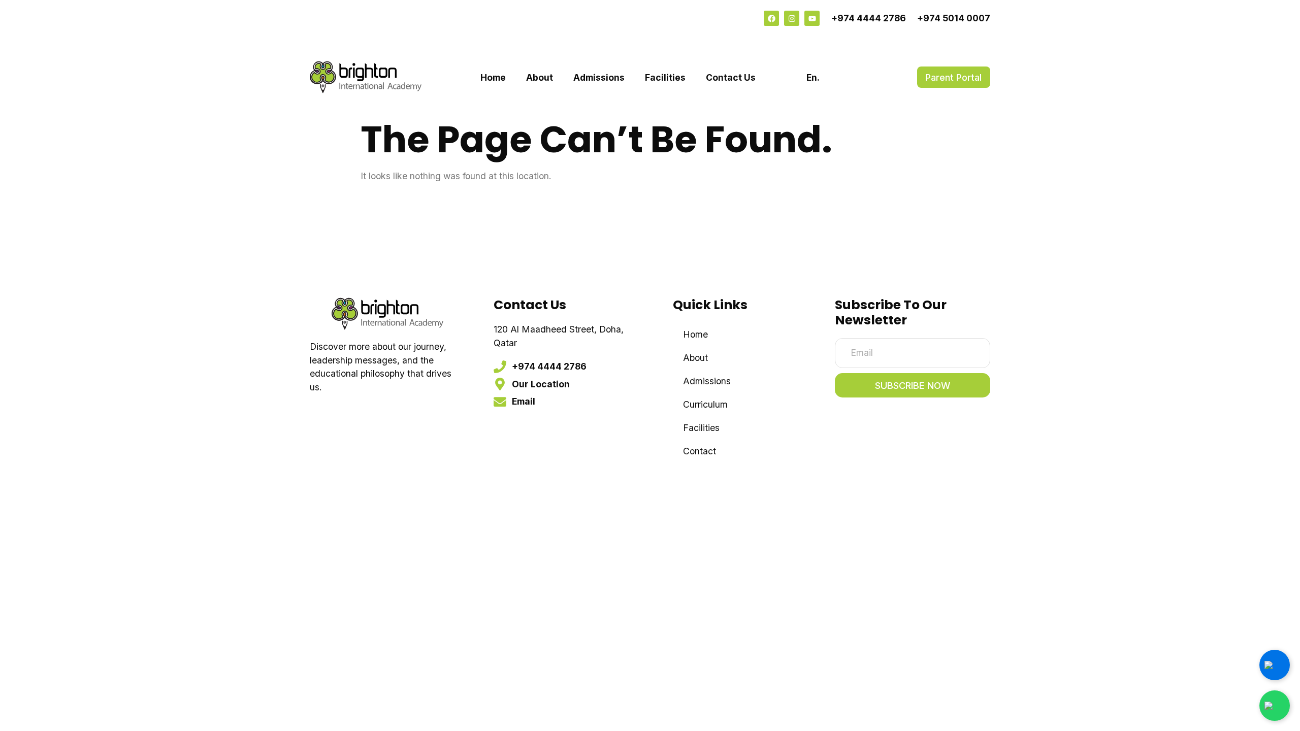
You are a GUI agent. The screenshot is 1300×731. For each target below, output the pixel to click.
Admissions (599, 77)
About (539, 77)
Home (493, 77)
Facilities (665, 77)
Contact (699, 451)
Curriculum (705, 404)
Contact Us (731, 77)
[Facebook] (771, 18)
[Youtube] (812, 18)
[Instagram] (791, 18)
